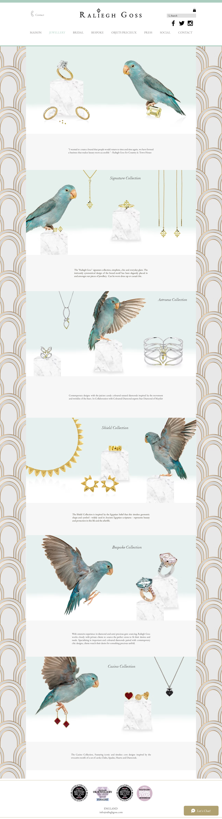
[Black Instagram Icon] (190, 23)
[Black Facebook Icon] (173, 23)
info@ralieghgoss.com (111, 812)
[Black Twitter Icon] (181, 23)
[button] (194, 10)
